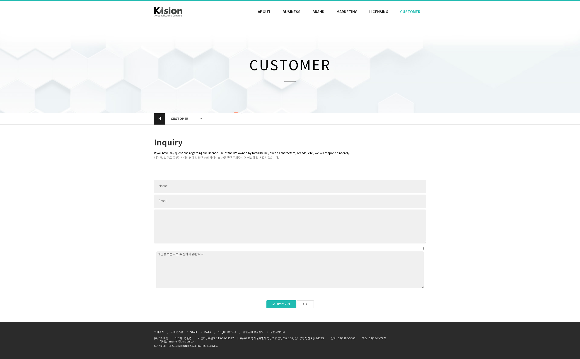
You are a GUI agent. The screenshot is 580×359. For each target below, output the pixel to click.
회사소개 (159, 332)
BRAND (318, 12)
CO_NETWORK (227, 332)
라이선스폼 (177, 332)
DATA (207, 332)
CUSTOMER (410, 12)
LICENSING (378, 12)
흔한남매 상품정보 (253, 332)
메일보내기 (283, 304)
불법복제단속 (277, 332)
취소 (305, 304)
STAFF (194, 332)
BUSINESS (291, 12)
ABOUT (264, 12)
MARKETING (346, 12)
